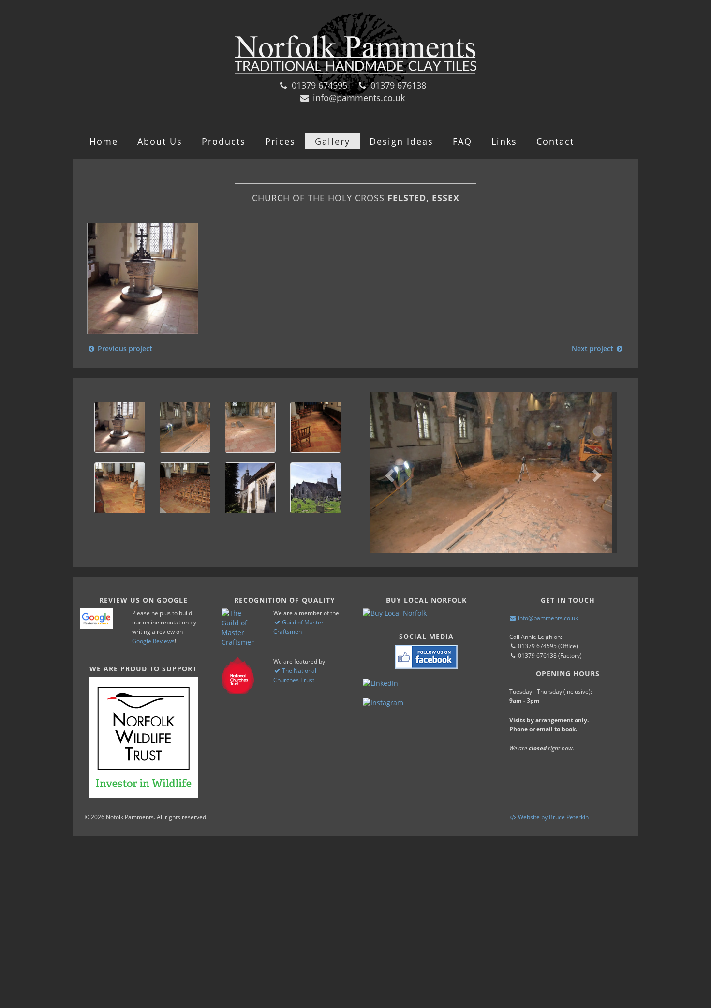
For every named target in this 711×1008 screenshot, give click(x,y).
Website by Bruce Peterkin (553, 817)
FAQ (462, 141)
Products (224, 141)
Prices (280, 141)
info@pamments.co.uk (357, 98)
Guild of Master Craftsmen (298, 627)
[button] (388, 472)
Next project (593, 348)
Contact (555, 141)
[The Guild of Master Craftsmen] (238, 627)
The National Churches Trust (294, 675)
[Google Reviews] (96, 618)
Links (504, 141)
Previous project (124, 348)
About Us (159, 141)
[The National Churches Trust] (238, 675)
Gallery (332, 141)
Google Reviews (153, 641)
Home (103, 141)
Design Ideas (401, 141)
